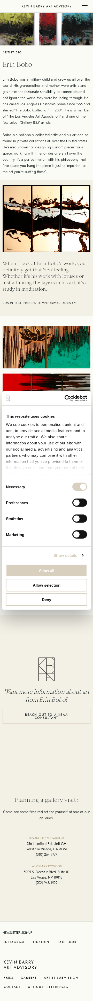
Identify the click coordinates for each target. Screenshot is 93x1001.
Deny (46, 599)
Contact (12, 987)
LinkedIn (41, 942)
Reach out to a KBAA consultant (46, 716)
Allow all (46, 570)
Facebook (67, 942)
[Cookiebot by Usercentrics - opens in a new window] (65, 398)
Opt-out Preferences (48, 987)
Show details (65, 555)
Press (9, 977)
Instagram (14, 942)
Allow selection (46, 585)
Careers (28, 977)
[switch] (79, 503)
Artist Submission (61, 977)
